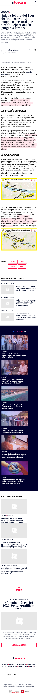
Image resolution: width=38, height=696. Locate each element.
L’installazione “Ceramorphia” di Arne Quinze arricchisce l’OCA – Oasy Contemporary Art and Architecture (14, 570)
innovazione (31, 664)
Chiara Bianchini (23, 599)
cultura (12, 664)
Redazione (12, 283)
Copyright (11, 686)
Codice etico (29, 684)
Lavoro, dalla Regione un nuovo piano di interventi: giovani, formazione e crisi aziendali (13, 456)
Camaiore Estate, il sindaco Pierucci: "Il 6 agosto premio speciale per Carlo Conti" (12, 381)
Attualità (5, 12)
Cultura (3, 515)
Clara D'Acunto (13, 50)
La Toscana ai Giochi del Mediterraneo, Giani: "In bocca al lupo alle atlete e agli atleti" (26, 316)
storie (26, 666)
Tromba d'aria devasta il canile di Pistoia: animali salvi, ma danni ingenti (26, 288)
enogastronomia (21, 664)
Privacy (14, 684)
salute (20, 666)
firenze (13, 266)
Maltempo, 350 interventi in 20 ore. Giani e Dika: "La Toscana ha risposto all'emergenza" (26, 303)
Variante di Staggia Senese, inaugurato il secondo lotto (12, 431)
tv (35, 666)
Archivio (31, 686)
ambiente (5, 664)
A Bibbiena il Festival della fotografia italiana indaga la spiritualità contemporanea (12, 520)
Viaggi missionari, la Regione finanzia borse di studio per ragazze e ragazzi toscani (13, 481)
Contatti (25, 686)
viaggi (31, 666)
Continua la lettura (19, 645)
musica (15, 666)
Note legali (7, 684)
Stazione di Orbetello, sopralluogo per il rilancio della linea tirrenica (13, 356)
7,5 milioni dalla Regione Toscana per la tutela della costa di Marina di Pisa (14, 407)
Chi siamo (19, 686)
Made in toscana (7, 666)
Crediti (5, 686)
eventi (22, 261)
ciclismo (13, 261)
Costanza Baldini (12, 565)
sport (22, 266)
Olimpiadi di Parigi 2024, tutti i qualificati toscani (19, 605)
